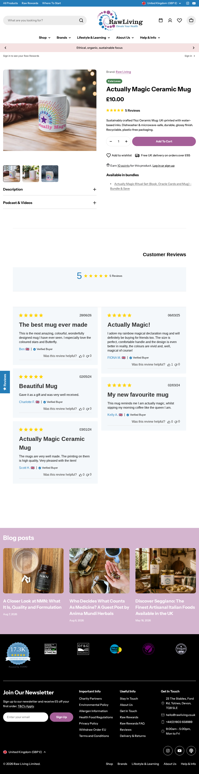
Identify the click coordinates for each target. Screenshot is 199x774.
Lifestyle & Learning (145, 764)
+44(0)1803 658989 (179, 722)
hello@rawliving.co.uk (180, 715)
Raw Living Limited (27, 764)
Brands (122, 764)
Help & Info (188, 764)
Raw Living (123, 72)
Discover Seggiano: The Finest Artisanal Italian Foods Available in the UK (165, 607)
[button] (5, 47)
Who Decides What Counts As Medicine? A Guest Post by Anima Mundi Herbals (99, 607)
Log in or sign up (164, 165)
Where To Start (51, 3)
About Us (170, 764)
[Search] (81, 20)
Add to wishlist (122, 155)
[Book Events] (160, 20)
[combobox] (45, 20)
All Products (10, 3)
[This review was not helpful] (87, 356)
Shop (109, 764)
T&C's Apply (26, 706)
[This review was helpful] (80, 356)
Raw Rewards (30, 3)
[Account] (170, 20)
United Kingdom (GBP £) (162, 3)
